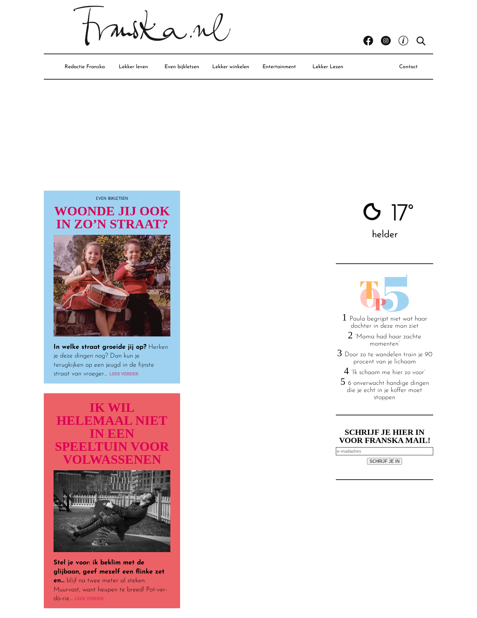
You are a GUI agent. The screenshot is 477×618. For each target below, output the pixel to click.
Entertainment (279, 66)
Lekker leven (133, 66)
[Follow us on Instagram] (389, 41)
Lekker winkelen (230, 66)
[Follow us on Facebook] (372, 41)
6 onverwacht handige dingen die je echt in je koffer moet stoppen (388, 390)
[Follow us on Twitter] (407, 41)
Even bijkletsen (182, 66)
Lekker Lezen (327, 66)
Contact (408, 66)
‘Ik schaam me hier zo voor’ (388, 372)
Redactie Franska (85, 66)
